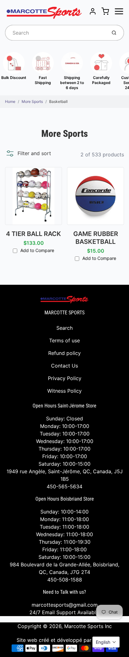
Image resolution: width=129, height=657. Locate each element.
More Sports (32, 101)
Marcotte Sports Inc (88, 626)
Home (10, 101)
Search (64, 328)
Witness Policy (64, 391)
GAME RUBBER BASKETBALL (95, 237)
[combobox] (55, 33)
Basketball (58, 101)
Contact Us (64, 365)
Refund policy (64, 353)
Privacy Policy (64, 378)
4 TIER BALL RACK (33, 234)
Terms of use (64, 340)
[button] (28, 153)
